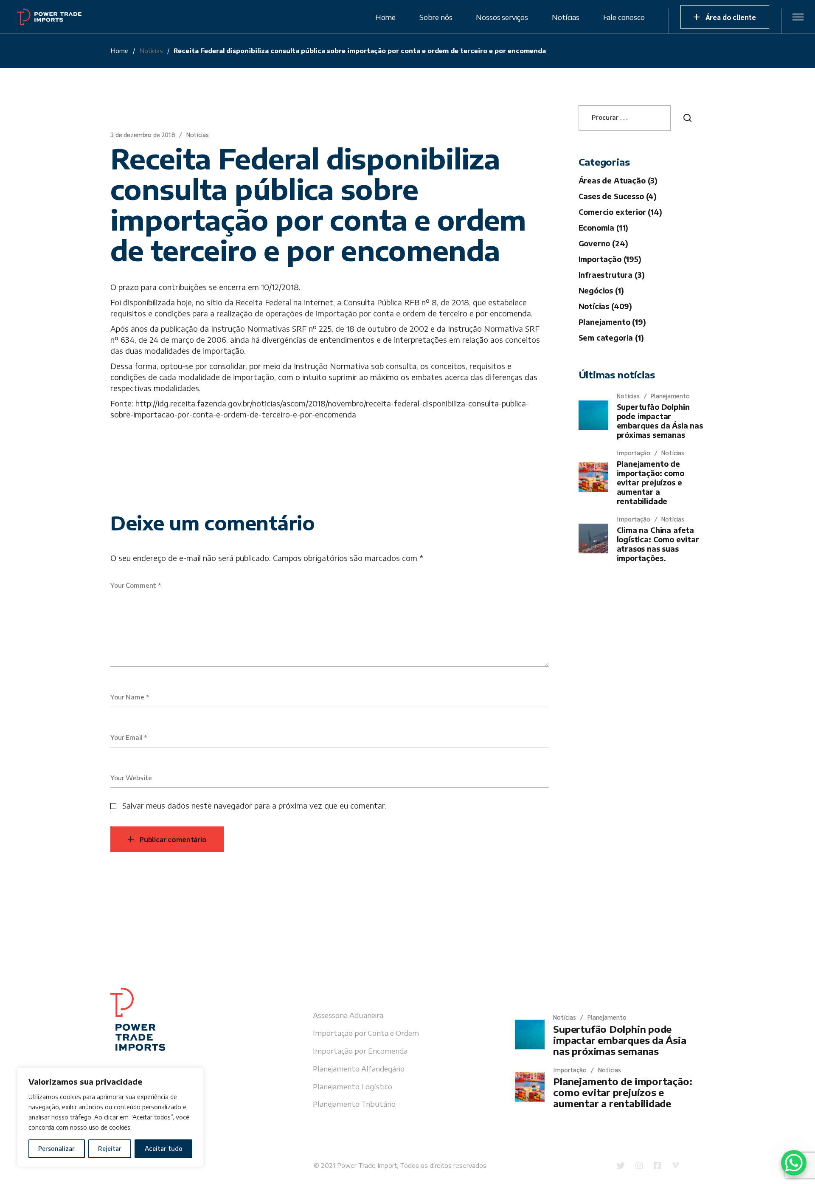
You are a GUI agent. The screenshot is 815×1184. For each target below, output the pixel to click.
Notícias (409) (605, 306)
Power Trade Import (367, 1165)
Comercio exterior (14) (620, 212)
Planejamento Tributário (354, 1103)
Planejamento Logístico (352, 1086)
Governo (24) (603, 243)
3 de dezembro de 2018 (142, 134)
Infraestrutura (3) (612, 274)
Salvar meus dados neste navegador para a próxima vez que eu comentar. (254, 805)
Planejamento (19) (612, 322)
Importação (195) (610, 259)
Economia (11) (604, 227)
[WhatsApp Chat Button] (794, 1163)
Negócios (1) (601, 290)
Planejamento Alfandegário (359, 1068)
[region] (110, 1117)
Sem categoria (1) (611, 337)
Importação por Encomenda (360, 1050)
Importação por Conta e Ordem (366, 1032)
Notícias (151, 50)
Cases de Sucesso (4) (618, 196)
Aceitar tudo (164, 1148)
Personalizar (56, 1148)
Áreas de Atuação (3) (618, 180)
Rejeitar (109, 1148)
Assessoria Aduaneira (348, 1015)
